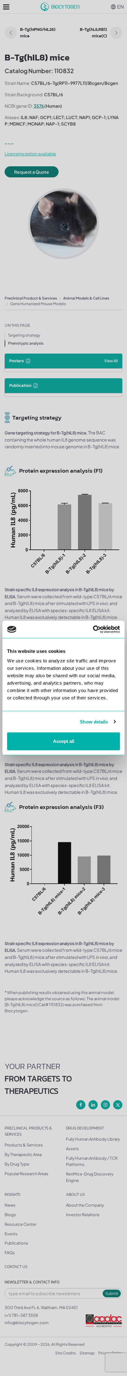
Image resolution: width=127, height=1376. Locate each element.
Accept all (63, 741)
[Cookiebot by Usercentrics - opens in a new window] (93, 629)
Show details (94, 721)
